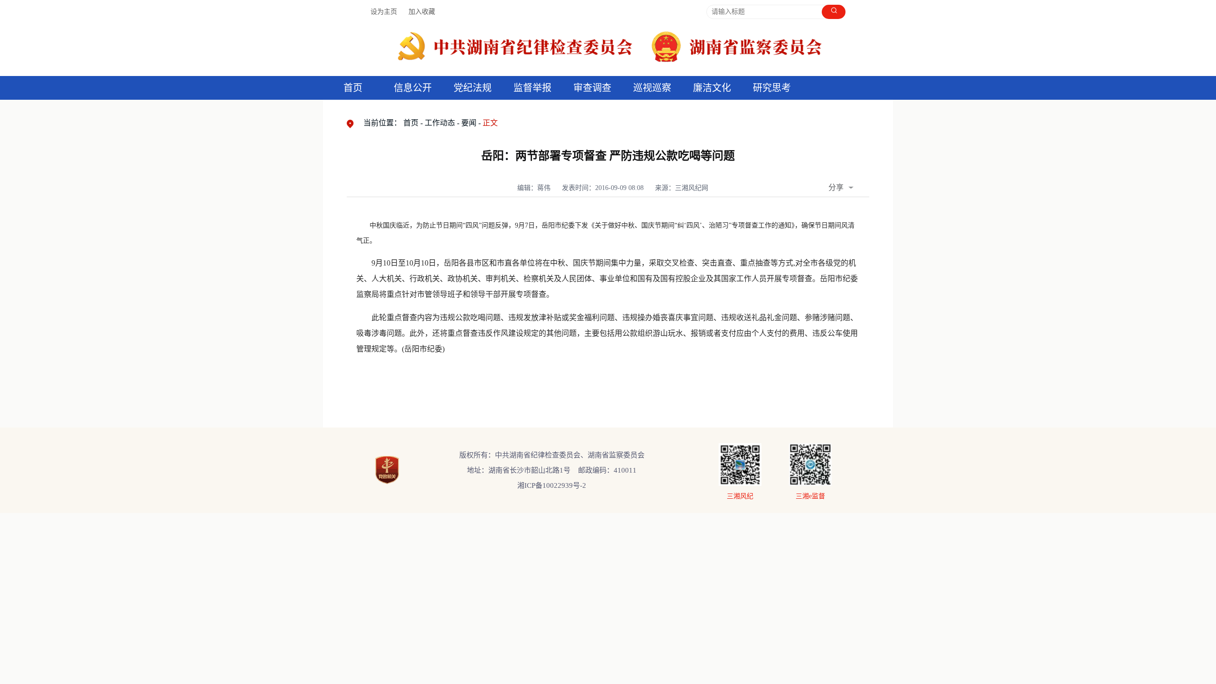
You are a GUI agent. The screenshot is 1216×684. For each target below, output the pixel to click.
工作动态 (440, 123)
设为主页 (383, 11)
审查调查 (592, 88)
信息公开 (413, 88)
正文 (490, 123)
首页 (352, 88)
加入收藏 (421, 11)
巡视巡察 (652, 88)
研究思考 (772, 88)
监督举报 (532, 88)
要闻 (468, 123)
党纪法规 (473, 88)
